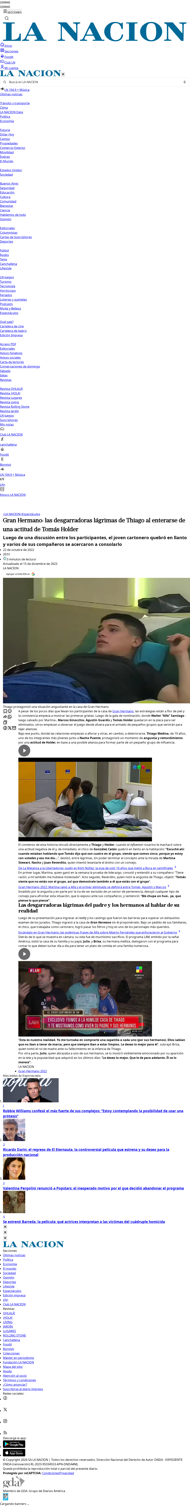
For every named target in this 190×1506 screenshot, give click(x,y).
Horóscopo (8, 291)
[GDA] (13, 1486)
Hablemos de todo (13, 215)
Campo (5, 139)
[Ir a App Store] (14, 1455)
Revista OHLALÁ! (11, 389)
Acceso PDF (8, 344)
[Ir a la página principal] (95, 40)
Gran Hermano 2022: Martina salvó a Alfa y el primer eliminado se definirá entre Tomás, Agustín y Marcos (92, 887)
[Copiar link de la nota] (5, 722)
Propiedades (9, 143)
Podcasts (6, 304)
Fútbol (4, 250)
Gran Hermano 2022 (32, 1071)
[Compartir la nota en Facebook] (5, 728)
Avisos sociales (10, 357)
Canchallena (8, 264)
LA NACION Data (11, 112)
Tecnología (7, 286)
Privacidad (66, 1473)
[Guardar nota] (5, 711)
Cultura (5, 197)
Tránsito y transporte (15, 103)
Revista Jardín (9, 411)
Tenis (3, 259)
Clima (4, 108)
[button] (95, 283)
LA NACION (11, 514)
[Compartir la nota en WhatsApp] (9, 717)
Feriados (6, 295)
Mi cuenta (11, 68)
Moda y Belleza (10, 308)
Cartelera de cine (12, 326)
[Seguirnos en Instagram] (5, 1422)
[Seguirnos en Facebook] (5, 1399)
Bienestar (6, 206)
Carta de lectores (12, 362)
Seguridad (7, 188)
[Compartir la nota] (5, 717)
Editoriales (7, 228)
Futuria (5, 130)
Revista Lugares (11, 398)
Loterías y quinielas (13, 299)
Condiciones (50, 1473)
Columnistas (8, 233)
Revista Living (9, 402)
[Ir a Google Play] (14, 1447)
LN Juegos (7, 277)
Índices (5, 157)
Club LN (9, 62)
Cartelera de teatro (13, 331)
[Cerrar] (63, 74)
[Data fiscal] (5, 1499)
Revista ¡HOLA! (10, 393)
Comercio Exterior (12, 148)
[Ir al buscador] (6, 18)
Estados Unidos (11, 170)
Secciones (11, 51)
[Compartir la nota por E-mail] (14, 728)
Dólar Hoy (7, 134)
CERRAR (5, 2)
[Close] (5, 1227)
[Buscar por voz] (184, 82)
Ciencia (5, 210)
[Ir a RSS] (5, 1434)
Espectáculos (30, 514)
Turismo (6, 282)
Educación (7, 192)
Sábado (5, 371)
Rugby (4, 255)
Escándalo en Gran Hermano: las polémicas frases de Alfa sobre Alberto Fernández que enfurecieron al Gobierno (97, 932)
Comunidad (8, 201)
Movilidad (7, 152)
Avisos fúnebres (11, 353)
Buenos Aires (9, 183)
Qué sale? (7, 322)
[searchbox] (93, 82)
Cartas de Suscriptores (16, 237)
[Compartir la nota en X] (9, 728)
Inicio (8, 46)
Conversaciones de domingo (20, 366)
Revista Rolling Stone (14, 407)
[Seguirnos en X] (5, 1411)
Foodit (8, 57)
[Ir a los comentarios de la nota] (9, 711)
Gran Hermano (123, 711)
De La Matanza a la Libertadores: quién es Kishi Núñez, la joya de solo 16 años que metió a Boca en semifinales (95, 868)
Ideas (4, 375)
